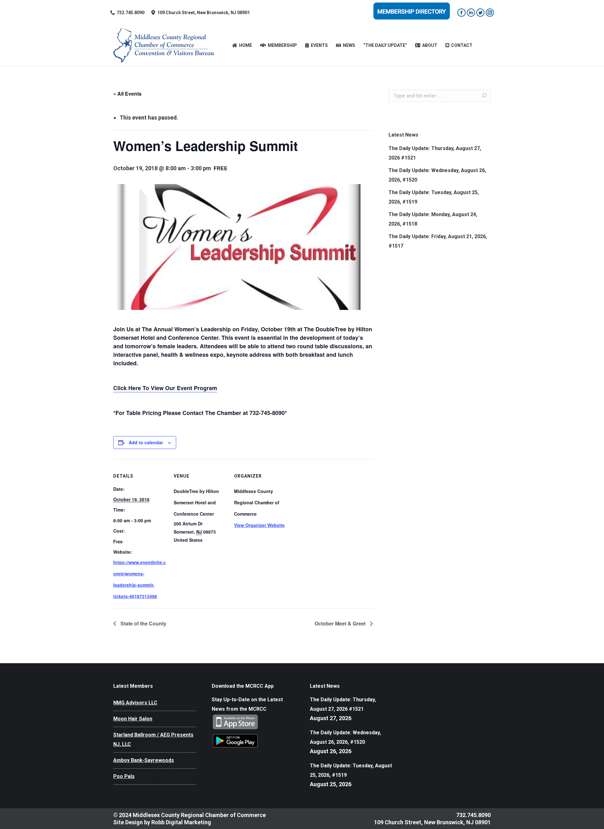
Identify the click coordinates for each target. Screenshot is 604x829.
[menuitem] (242, 45)
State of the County (142, 623)
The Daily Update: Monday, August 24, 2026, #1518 (433, 219)
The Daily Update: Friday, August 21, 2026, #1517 (438, 241)
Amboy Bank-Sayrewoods (143, 760)
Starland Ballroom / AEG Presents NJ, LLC (153, 739)
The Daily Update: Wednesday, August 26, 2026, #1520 (437, 175)
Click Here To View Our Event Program (165, 388)
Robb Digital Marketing (181, 822)
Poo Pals (124, 776)
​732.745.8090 (130, 12)
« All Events (127, 93)
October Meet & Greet (341, 623)
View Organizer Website (259, 525)
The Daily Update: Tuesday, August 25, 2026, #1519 (434, 197)
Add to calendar (146, 442)
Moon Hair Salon (132, 719)
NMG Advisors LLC (135, 703)
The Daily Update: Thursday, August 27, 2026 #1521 (435, 153)
